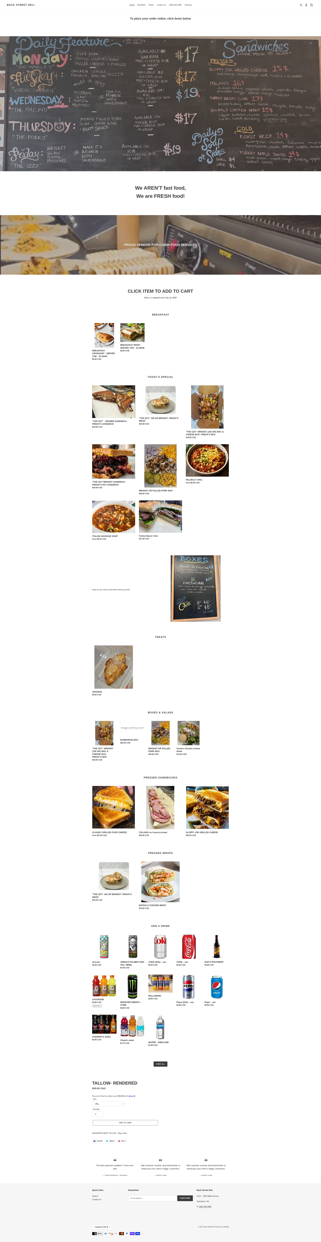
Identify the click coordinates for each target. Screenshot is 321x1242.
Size (94, 1099)
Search (95, 1196)
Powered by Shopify (222, 1227)
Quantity (96, 1109)
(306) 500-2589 (205, 1207)
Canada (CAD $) (101, 1227)
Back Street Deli (21, 5)
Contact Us (96, 1199)
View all (160, 1064)
